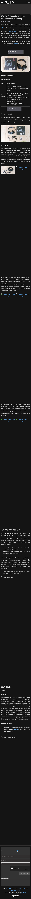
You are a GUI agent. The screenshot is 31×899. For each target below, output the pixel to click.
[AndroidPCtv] (7, 2)
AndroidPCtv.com (10, 888)
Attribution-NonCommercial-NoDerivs (18, 893)
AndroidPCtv (2, 12)
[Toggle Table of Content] (20, 52)
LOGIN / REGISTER (25, 851)
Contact (18, 890)
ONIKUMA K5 (12, 31)
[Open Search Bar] (26, 2)
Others (12, 12)
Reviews (8, 12)
